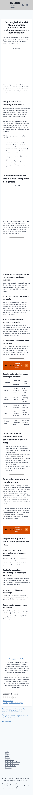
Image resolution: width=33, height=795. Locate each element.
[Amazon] (9, 722)
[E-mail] (10, 722)
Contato (7, 758)
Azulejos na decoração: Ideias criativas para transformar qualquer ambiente (15, 715)
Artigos (7, 754)
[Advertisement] (16, 66)
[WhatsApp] (8, 722)
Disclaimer (8, 768)
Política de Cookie (10, 766)
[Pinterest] (6, 722)
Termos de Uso (9, 760)
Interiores (13, 703)
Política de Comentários (12, 762)
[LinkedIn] (5, 722)
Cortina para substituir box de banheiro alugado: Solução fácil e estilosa (14, 709)
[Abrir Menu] (27, 5)
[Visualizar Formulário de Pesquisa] (23, 5)
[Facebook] (2, 722)
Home (7, 752)
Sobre (7, 756)
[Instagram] (4, 722)
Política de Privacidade (12, 764)
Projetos (20, 703)
